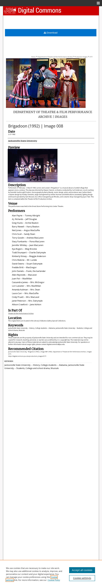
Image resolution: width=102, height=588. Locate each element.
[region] (51, 574)
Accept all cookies (82, 570)
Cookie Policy (54, 580)
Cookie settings (82, 578)
